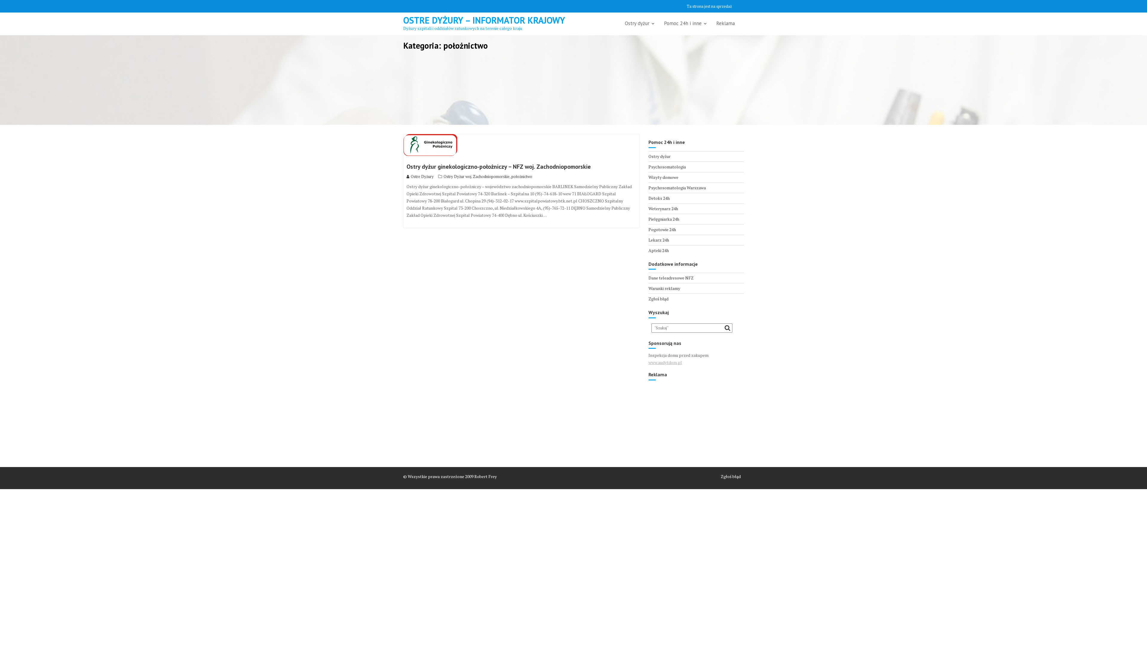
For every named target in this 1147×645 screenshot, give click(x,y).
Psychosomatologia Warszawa (677, 188)
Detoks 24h (659, 198)
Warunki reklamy (664, 288)
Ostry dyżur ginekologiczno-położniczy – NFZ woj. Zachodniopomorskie (499, 167)
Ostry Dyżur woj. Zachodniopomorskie (477, 176)
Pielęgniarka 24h (663, 219)
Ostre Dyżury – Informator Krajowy (484, 20)
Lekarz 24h (658, 240)
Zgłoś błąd (658, 299)
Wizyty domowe (663, 177)
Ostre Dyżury (422, 176)
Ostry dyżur (637, 23)
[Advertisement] (696, 420)
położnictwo (521, 176)
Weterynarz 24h (663, 208)
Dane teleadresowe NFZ (671, 278)
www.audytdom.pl (665, 362)
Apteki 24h (658, 250)
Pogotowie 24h (662, 229)
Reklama (725, 23)
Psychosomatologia (667, 167)
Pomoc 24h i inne (683, 23)
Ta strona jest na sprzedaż (709, 6)
